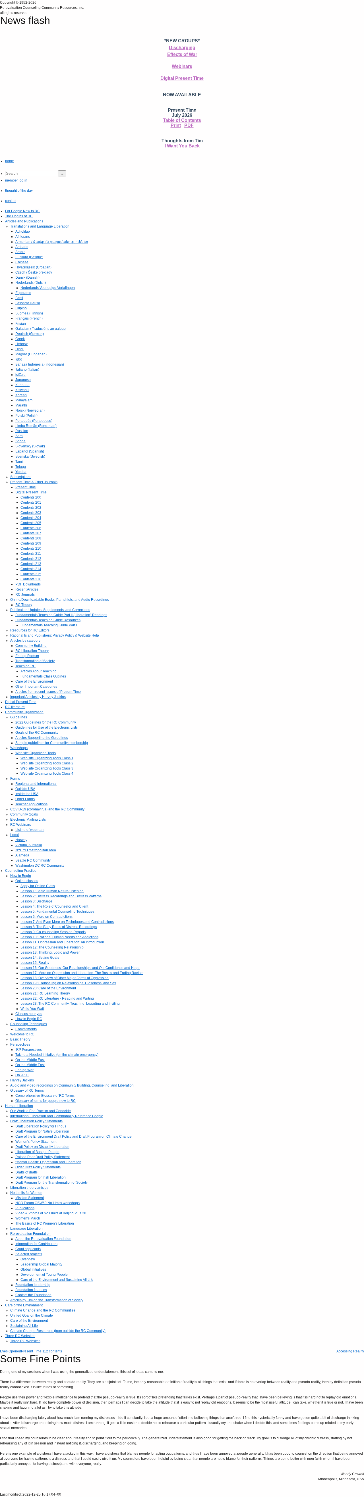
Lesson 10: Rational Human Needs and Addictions (59, 937)
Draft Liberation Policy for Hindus (40, 1126)
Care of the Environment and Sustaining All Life (56, 1280)
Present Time (25, 487)
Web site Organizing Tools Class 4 (46, 773)
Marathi (21, 405)
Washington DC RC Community (39, 866)
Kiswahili (22, 390)
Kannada (22, 385)
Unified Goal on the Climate (31, 1315)
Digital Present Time (182, 78)
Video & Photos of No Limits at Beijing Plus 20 (50, 1213)
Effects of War (182, 54)
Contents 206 (30, 528)
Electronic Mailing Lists (28, 820)
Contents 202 (30, 508)
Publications (24, 1208)
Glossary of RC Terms (27, 1090)
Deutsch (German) (29, 334)
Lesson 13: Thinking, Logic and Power (50, 952)
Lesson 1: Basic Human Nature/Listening (52, 891)
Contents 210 (30, 549)
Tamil (19, 462)
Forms (15, 779)
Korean (21, 395)
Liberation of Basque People (37, 1152)
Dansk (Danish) (27, 278)
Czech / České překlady (33, 272)
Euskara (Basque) (29, 257)
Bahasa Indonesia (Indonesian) (39, 364)
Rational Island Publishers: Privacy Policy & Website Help (54, 635)
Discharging (182, 47)
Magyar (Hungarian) (31, 354)
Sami (19, 436)
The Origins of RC (19, 216)
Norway (21, 840)
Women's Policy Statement (35, 1142)
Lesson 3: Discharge (36, 901)
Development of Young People (44, 1275)
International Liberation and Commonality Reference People (56, 1116)
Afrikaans (22, 237)
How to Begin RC (28, 1019)
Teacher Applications (31, 804)
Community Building (31, 646)
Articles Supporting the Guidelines (41, 738)
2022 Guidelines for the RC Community (45, 722)
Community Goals (24, 814)
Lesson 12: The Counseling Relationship (52, 947)
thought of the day (19, 191)
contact (10, 201)
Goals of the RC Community (36, 733)
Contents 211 (30, 554)
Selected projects (28, 1254)
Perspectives (20, 1044)
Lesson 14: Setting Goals (39, 958)
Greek (20, 339)
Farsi (19, 298)
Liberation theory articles (29, 1188)
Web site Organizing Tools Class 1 (46, 758)
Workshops (19, 748)
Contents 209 (30, 543)
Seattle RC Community (33, 860)
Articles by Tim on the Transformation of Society (46, 1300)
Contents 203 (30, 513)
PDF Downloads (28, 584)
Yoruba (20, 472)
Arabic (20, 252)
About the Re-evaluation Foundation (43, 1239)
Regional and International (36, 784)
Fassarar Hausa (27, 303)
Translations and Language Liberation (39, 226)
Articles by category (25, 641)
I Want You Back (182, 145)
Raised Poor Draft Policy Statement (42, 1157)
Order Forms (25, 799)
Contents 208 (30, 538)
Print (176, 125)
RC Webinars (20, 825)
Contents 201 (30, 502)
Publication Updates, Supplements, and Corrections (50, 610)
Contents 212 (30, 559)
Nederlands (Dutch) (30, 283)
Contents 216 (30, 579)
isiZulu (20, 375)
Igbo (18, 359)
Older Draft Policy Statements (38, 1167)
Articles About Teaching (38, 671)
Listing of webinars (29, 830)
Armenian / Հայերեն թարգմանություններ (51, 242)
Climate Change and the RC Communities (42, 1310)
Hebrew (21, 344)
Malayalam (23, 400)
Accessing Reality (350, 1351)
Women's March (27, 1218)
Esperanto (23, 293)
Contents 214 (30, 569)
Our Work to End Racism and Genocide (40, 1111)
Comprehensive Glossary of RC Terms (45, 1096)
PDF (189, 125)
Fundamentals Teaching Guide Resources (47, 620)
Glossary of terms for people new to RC (45, 1101)
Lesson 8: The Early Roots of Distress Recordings (58, 927)
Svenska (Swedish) (30, 456)
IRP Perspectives (28, 1050)
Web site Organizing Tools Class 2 (46, 763)
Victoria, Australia (28, 845)
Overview (27, 1259)
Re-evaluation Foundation (30, 1234)
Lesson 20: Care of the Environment (48, 988)
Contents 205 (30, 523)
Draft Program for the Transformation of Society (51, 1183)
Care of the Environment (34, 681)
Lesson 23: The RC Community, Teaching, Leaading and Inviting (70, 1004)
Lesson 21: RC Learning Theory (45, 993)
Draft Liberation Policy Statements (36, 1121)
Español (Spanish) (29, 451)
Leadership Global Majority (41, 1264)
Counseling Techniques (28, 1024)
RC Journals (25, 595)
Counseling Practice (20, 871)
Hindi (19, 349)
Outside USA (25, 789)
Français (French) (29, 318)
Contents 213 (30, 564)
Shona (20, 441)
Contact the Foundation (33, 1295)
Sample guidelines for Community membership (51, 743)
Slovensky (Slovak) (30, 446)
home (9, 161)
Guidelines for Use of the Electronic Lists (46, 727)
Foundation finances (31, 1290)
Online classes (26, 881)
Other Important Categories (36, 687)
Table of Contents (182, 120)
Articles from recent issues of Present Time (48, 692)
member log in (16, 180)
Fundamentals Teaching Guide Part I (48, 625)
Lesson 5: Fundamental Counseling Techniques (57, 912)
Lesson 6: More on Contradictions (46, 917)
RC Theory (23, 605)
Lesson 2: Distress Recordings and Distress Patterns (61, 896)
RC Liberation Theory (32, 651)
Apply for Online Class (37, 886)
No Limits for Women (26, 1193)
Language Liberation (26, 1229)
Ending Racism (27, 656)
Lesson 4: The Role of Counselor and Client (54, 906)
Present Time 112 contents (41, 1351)
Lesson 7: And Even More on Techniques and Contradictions (67, 922)
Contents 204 (30, 518)
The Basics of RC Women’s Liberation (44, 1223)
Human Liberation (19, 1106)
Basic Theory (20, 1039)
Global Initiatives (33, 1269)
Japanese (23, 380)
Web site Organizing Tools (35, 753)
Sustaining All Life (24, 1326)
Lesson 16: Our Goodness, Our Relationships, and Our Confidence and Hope (80, 968)
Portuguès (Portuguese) (33, 421)
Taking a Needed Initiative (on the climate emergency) (56, 1055)
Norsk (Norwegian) (30, 410)
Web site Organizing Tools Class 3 (46, 768)
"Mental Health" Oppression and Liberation (48, 1162)
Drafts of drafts (26, 1172)
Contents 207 (30, 533)
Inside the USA (26, 794)
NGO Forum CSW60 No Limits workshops (47, 1203)
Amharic (21, 247)
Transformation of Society (35, 661)
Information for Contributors (36, 1244)
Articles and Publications (24, 221)
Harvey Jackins (22, 1080)
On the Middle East (30, 1060)
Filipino (21, 308)
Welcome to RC (22, 1034)
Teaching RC (25, 666)
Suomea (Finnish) (29, 313)
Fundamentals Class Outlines (43, 676)
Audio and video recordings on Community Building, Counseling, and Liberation (72, 1085)
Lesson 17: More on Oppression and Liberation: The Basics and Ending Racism (81, 973)
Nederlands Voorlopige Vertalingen (47, 288)
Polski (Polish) (26, 416)
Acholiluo (22, 231)
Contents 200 (30, 497)
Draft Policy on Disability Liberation (42, 1147)
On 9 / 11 (22, 1075)
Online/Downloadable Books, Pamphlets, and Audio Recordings (59, 600)
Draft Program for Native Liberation (42, 1131)
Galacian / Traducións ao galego (40, 329)
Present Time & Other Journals (33, 482)
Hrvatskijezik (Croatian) (33, 267)
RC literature (15, 707)
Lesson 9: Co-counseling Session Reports (53, 932)
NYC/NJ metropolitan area (35, 850)
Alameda (22, 855)
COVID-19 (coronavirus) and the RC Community (47, 809)
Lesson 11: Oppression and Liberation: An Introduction (62, 942)
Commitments (26, 1029)
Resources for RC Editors (29, 630)
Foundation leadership (32, 1285)
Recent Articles (26, 589)
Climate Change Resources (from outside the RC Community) (58, 1331)
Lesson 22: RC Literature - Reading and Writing (57, 998)
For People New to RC (22, 211)
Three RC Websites (20, 1336)
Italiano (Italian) (27, 370)
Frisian (20, 324)
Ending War (24, 1070)
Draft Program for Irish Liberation (40, 1177)
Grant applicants (28, 1249)
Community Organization (24, 712)
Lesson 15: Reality (34, 963)
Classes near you (28, 1014)
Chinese (21, 262)
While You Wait (32, 1009)
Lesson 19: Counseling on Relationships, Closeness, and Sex (68, 983)
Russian (21, 431)
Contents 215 (30, 574)
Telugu (20, 467)
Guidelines (18, 717)
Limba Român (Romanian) (36, 426)
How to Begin (20, 876)
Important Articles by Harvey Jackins (38, 697)
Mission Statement (29, 1198)
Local (14, 835)
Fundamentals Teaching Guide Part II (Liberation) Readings (61, 615)
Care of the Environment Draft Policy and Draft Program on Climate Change (73, 1137)
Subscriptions (20, 477)
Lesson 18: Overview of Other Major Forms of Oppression (64, 978)
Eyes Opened (10, 1351)
